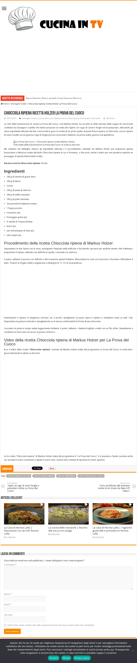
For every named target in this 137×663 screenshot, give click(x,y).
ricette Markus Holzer (19, 476)
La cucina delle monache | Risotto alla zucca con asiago (67, 529)
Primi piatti (85, 118)
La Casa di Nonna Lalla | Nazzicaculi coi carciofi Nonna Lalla (21, 530)
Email (7, 604)
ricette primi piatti (66, 476)
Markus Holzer (60, 118)
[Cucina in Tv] (68, 22)
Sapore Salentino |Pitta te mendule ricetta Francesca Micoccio (54, 98)
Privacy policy (82, 658)
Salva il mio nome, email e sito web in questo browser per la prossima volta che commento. (51, 625)
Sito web (8, 615)
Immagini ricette (18, 104)
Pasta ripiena (73, 118)
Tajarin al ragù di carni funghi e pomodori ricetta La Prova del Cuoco (23, 487)
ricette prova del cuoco (91, 476)
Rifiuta (66, 658)
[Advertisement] (68, 69)
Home (6, 104)
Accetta (53, 658)
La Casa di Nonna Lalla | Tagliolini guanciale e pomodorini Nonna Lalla (112, 530)
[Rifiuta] (132, 651)
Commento (10, 564)
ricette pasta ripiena (44, 476)
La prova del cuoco (45, 118)
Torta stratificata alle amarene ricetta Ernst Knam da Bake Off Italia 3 (114, 487)
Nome (8, 594)
